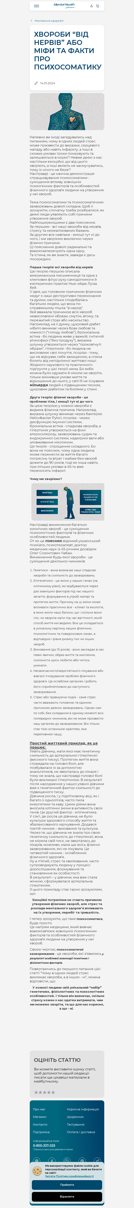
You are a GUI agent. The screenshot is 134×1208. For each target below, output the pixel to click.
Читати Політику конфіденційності (69, 1176)
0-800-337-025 (44, 1145)
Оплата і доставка (81, 1132)
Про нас (39, 1109)
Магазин (39, 1117)
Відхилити (67, 1196)
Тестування (75, 1124)
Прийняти (67, 1184)
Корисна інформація (83, 1109)
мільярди (39, 385)
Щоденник (75, 1117)
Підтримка (41, 1132)
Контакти (40, 1124)
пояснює (53, 541)
